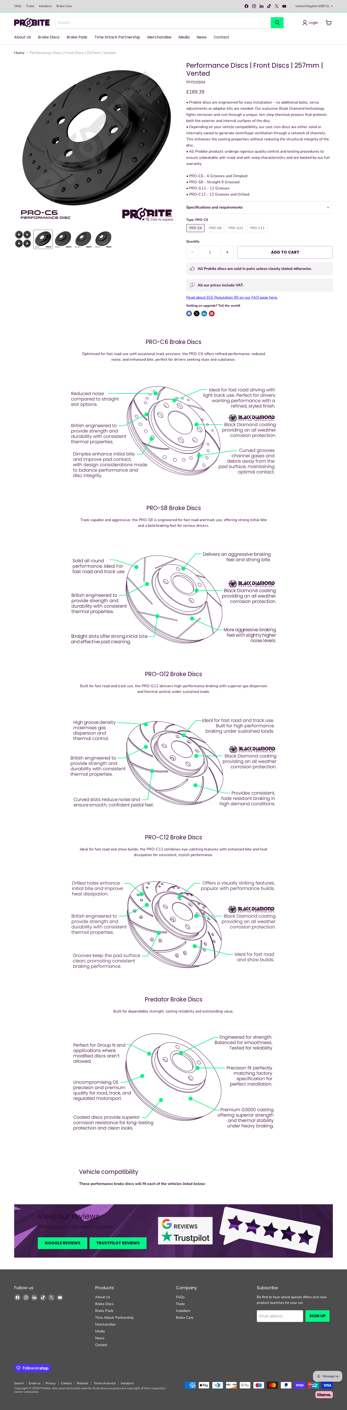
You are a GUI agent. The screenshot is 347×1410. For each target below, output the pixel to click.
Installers (45, 6)
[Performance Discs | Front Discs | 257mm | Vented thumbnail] (43, 239)
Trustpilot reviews (118, 1243)
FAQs (17, 6)
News (202, 37)
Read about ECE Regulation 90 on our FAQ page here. (232, 297)
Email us (34, 1383)
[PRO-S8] (215, 233)
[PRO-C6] (196, 233)
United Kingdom (312, 6)
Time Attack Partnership (117, 37)
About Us (22, 37)
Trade (30, 6)
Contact (221, 37)
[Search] (277, 22)
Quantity (192, 241)
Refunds (82, 1383)
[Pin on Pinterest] (212, 313)
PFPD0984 (195, 82)
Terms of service (104, 1383)
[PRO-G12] (236, 233)
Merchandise (159, 37)
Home (19, 53)
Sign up (317, 1316)
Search (19, 1383)
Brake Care (64, 6)
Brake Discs (48, 37)
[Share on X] (196, 313)
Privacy (51, 1383)
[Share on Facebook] (189, 313)
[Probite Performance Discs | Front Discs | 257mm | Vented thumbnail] (23, 239)
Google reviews (62, 1243)
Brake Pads (77, 37)
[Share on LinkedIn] (204, 313)
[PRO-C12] (258, 233)
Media (184, 37)
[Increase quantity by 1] (227, 252)
